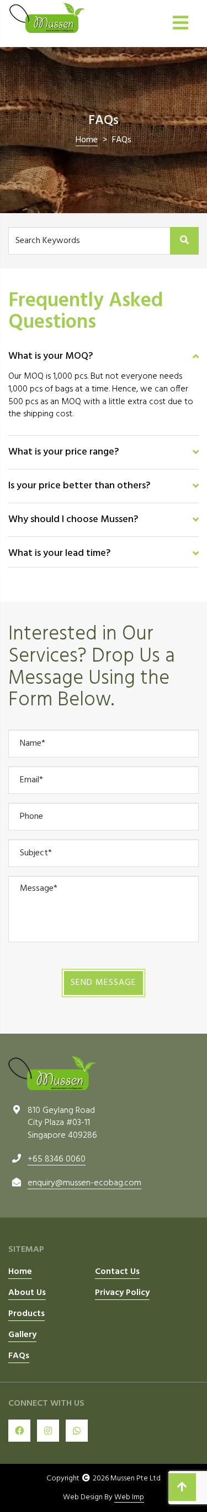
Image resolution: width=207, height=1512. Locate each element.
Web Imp (129, 1497)
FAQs (18, 1356)
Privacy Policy (122, 1293)
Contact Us (117, 1272)
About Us (27, 1293)
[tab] (103, 355)
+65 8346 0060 (57, 1159)
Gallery (22, 1335)
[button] (103, 356)
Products (26, 1314)
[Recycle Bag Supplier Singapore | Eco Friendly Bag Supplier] (47, 17)
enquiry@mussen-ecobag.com (84, 1183)
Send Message (103, 983)
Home (20, 1272)
